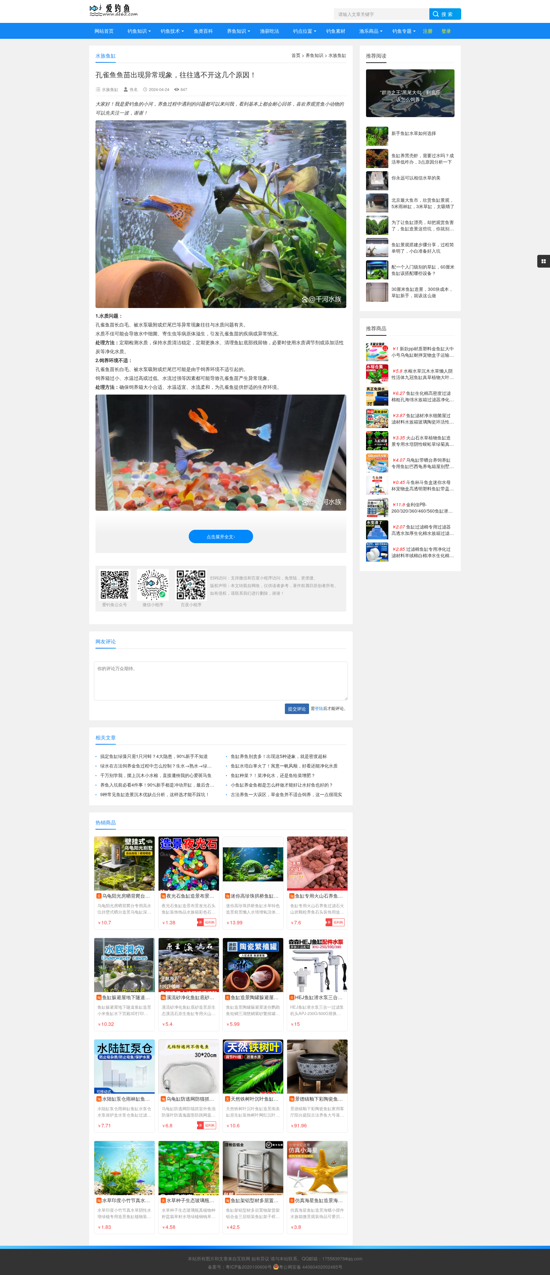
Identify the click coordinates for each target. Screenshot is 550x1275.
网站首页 (104, 30)
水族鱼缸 (337, 55)
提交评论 (297, 708)
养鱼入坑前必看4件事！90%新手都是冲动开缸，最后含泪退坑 (158, 784)
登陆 (319, 708)
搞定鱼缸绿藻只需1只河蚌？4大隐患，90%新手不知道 (154, 756)
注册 (428, 30)
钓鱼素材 (335, 30)
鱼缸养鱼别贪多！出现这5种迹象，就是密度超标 (279, 756)
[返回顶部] (537, 1140)
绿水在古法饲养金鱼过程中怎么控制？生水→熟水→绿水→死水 (158, 765)
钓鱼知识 (137, 30)
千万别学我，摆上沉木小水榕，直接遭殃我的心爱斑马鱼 (156, 775)
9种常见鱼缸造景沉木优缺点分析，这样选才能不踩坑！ (155, 794)
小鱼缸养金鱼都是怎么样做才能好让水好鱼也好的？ (282, 784)
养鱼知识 (236, 30)
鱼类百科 (203, 30)
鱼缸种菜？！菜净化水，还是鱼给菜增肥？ (273, 775)
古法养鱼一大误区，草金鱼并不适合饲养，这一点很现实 (286, 794)
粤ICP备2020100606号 (249, 1267)
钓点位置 (302, 30)
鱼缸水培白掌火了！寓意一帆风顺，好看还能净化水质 (284, 765)
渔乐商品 (368, 30)
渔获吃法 (269, 30)
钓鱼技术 (170, 30)
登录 (446, 30)
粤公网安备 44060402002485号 (310, 1267)
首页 (296, 55)
